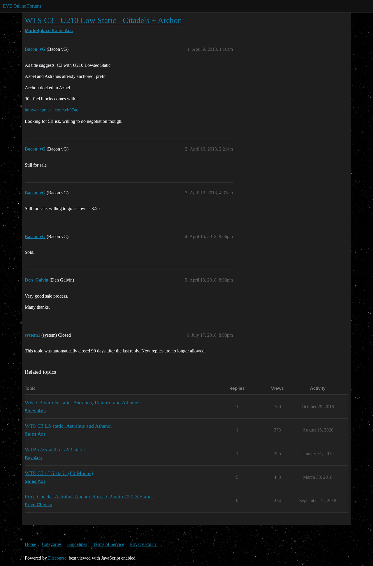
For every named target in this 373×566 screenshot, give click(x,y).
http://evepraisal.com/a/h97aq (51, 109)
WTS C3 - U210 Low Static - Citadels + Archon (103, 20)
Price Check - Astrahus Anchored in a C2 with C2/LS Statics (89, 496)
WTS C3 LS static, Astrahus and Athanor (68, 426)
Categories (51, 544)
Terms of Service (108, 544)
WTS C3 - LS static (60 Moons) (59, 473)
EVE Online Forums (22, 6)
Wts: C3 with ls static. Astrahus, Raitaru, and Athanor (82, 403)
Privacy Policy (143, 544)
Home (30, 544)
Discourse (57, 557)
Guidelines (77, 544)
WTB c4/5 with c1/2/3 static (55, 450)
